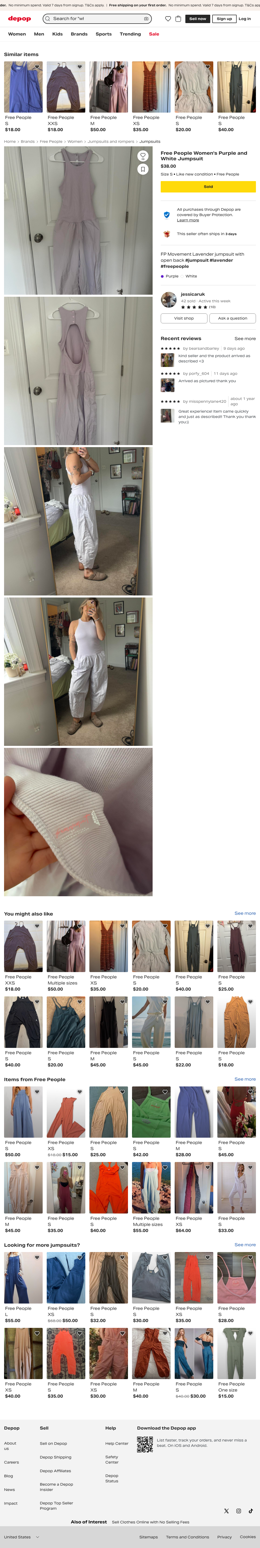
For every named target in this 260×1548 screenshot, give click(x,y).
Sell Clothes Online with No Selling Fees (150, 1522)
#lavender (221, 260)
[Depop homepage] (19, 19)
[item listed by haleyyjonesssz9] (66, 1112)
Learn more (188, 220)
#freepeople (175, 266)
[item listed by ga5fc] (66, 946)
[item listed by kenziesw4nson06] (194, 1022)
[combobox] (97, 19)
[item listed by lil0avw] (66, 1187)
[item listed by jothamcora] (236, 1278)
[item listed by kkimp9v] (108, 1187)
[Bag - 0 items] (178, 18)
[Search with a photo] (146, 19)
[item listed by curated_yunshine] (23, 1022)
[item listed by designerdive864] (194, 946)
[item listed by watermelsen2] (194, 1353)
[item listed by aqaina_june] (236, 946)
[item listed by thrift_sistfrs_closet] (108, 1353)
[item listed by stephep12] (23, 1187)
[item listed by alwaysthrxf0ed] (236, 1187)
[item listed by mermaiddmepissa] (23, 1278)
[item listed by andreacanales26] (108, 1022)
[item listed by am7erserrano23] (108, 946)
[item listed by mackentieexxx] (23, 1353)
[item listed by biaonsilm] (236, 1022)
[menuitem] (17, 34)
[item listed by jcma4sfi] (23, 946)
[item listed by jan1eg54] (108, 1112)
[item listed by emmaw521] (151, 946)
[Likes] (168, 18)
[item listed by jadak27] (151, 1187)
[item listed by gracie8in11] (66, 1353)
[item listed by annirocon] (151, 1278)
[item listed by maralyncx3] (151, 1112)
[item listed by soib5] (194, 1112)
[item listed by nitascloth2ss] (194, 1278)
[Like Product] (37, 67)
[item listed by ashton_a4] (66, 1022)
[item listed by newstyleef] (23, 1112)
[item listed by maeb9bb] (151, 1353)
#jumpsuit (197, 260)
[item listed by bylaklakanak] (194, 1187)
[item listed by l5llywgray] (236, 1112)
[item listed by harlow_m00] (108, 1278)
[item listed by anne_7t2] (66, 1278)
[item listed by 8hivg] (236, 1353)
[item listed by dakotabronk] (151, 1022)
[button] (218, 307)
